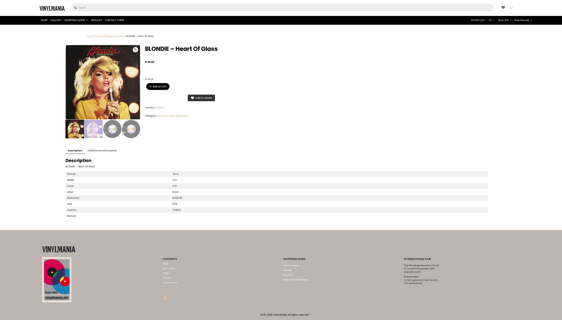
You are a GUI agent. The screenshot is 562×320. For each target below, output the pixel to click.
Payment (288, 274)
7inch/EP (99, 36)
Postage (287, 270)
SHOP (44, 20)
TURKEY (159, 107)
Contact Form (170, 282)
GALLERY (55, 20)
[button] (135, 49)
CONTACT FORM (114, 20)
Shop (165, 263)
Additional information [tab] (102, 150)
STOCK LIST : (478, 20)
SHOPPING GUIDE (74, 20)
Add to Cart (159, 86)
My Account (169, 268)
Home (89, 36)
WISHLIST (96, 20)
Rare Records (522, 20)
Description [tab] (75, 150)
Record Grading (291, 265)
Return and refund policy (296, 279)
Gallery (166, 273)
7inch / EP (503, 20)
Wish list (167, 278)
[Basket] (511, 7)
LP (490, 20)
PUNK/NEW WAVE (116, 36)
